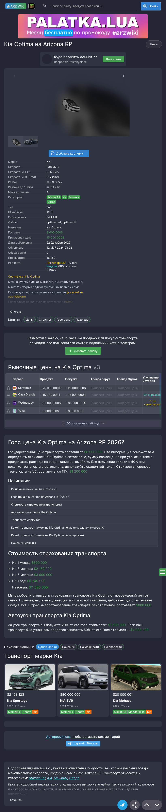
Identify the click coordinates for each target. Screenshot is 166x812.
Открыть (15, 311)
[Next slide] (125, 76)
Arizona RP (54, 197)
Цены (154, 44)
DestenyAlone (78, 62)
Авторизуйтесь (58, 737)
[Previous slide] (12, 76)
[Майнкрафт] (31, 6)
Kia (49, 161)
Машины (74, 197)
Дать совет (113, 59)
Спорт (51, 201)
